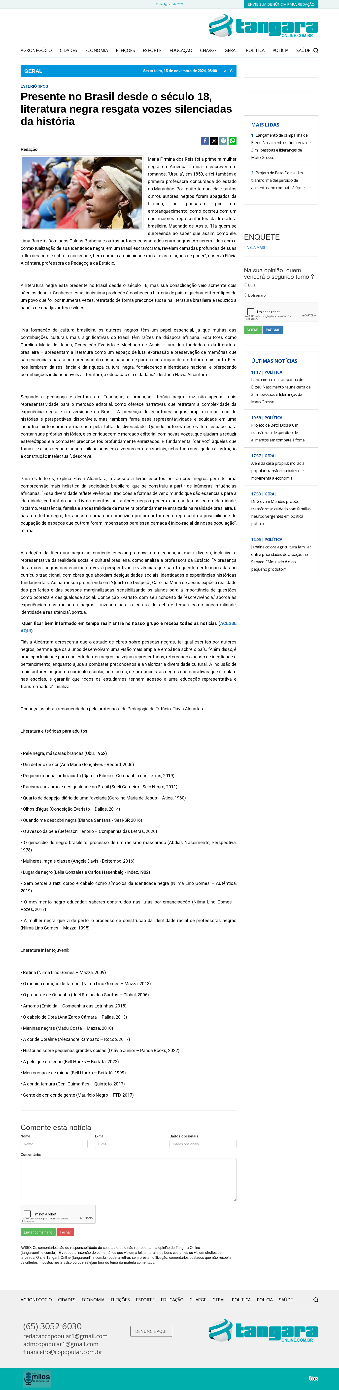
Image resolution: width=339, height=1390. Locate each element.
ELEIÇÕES (125, 50)
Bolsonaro (256, 295)
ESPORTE (152, 50)
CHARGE (208, 50)
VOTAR (252, 329)
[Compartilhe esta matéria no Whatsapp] (233, 141)
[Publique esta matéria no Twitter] (214, 141)
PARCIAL (273, 329)
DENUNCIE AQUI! (151, 1331)
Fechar (65, 1232)
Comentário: (31, 1154)
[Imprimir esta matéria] (223, 141)
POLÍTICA (255, 50)
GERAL (231, 50)
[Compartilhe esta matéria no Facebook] (205, 141)
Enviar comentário (38, 1232)
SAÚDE (303, 50)
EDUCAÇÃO (181, 50)
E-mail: (101, 1135)
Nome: (26, 1135)
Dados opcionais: (185, 1135)
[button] (315, 48)
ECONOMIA (96, 50)
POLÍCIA (280, 50)
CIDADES (68, 50)
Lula (251, 285)
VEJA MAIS (256, 247)
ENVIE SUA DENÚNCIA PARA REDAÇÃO (281, 4)
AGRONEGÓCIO (36, 50)
